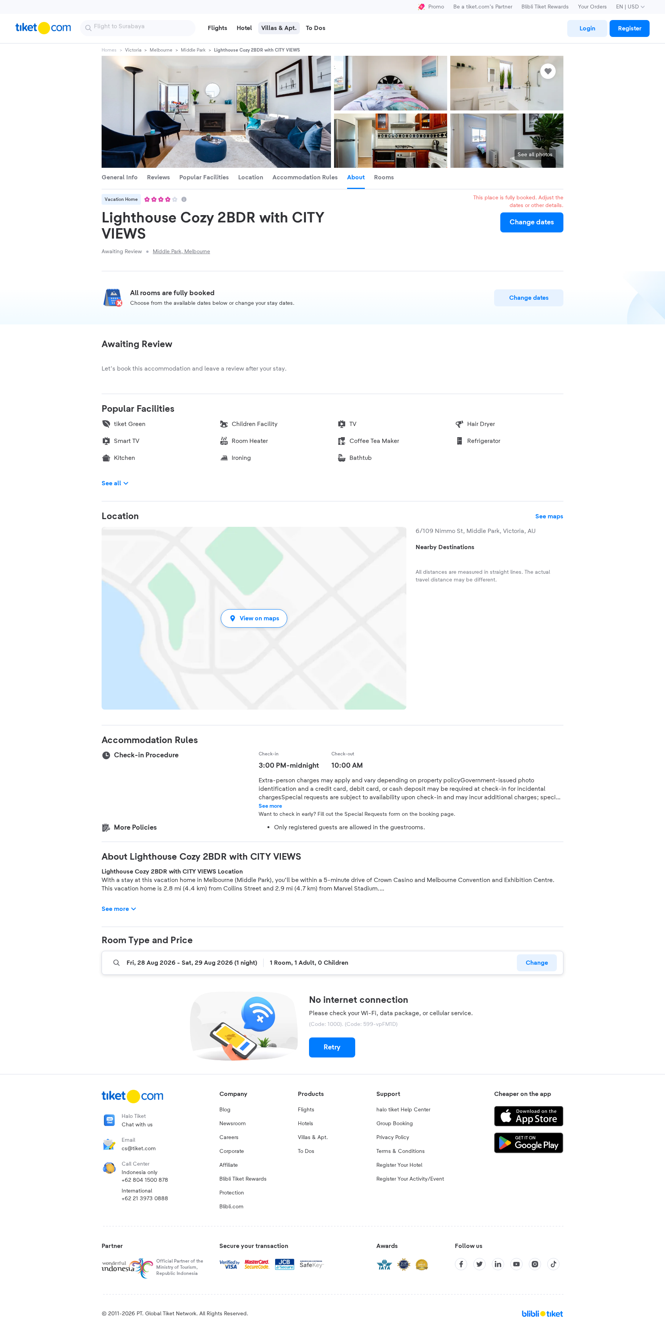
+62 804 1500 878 (145, 1180)
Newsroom (232, 1123)
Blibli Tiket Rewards (545, 6)
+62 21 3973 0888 (145, 1198)
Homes (109, 50)
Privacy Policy (392, 1137)
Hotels (305, 1123)
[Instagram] (535, 1264)
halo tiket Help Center (403, 1109)
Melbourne (161, 50)
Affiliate (228, 1165)
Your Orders (592, 6)
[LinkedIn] (498, 1264)
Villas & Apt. (313, 1137)
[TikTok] (553, 1264)
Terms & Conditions (400, 1151)
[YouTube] (516, 1264)
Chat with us (137, 1124)
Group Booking (394, 1123)
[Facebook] (461, 1264)
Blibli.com (231, 1206)
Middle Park (193, 50)
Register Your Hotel (399, 1165)
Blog (225, 1109)
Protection (231, 1192)
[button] (254, 618)
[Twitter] (479, 1264)
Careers (229, 1137)
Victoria (133, 50)
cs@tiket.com (139, 1148)
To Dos (306, 1151)
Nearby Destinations (445, 547)
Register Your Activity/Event (410, 1179)
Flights (306, 1109)
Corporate (231, 1151)
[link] (587, 28)
